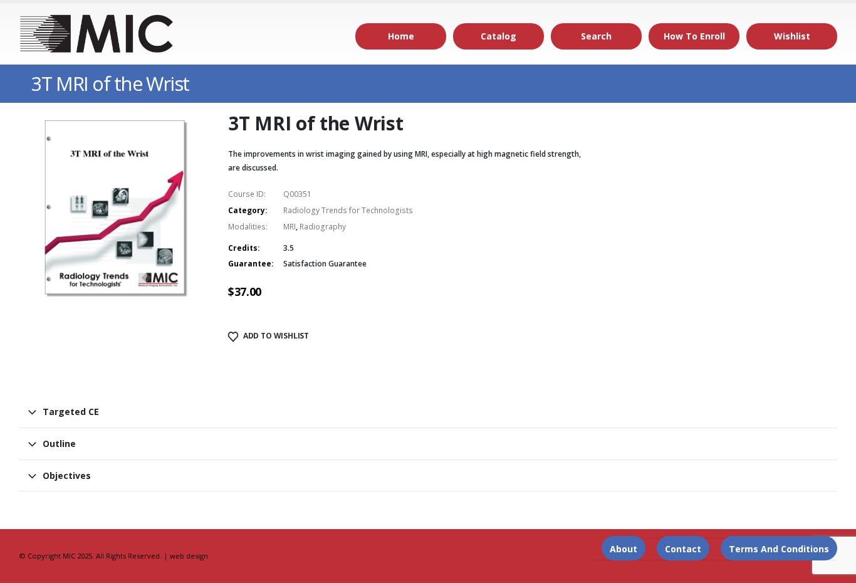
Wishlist (792, 36)
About (623, 549)
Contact (683, 549)
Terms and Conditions (779, 549)
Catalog (498, 36)
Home (401, 36)
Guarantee (249, 263)
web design (189, 555)
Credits (243, 248)
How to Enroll (694, 36)
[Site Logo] (97, 34)
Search (596, 36)
